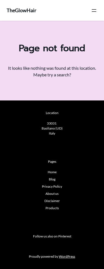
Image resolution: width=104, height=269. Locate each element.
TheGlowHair (21, 10)
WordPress (67, 256)
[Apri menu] (94, 10)
